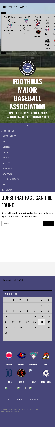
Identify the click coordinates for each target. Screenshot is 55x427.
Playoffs (5, 157)
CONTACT (5, 184)
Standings (5, 146)
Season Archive (7, 168)
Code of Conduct (8, 136)
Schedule (5, 152)
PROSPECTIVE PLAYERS (10, 179)
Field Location (7, 189)
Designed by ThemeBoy (10, 412)
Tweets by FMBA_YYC (13, 280)
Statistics (5, 162)
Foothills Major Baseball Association (27, 93)
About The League (8, 130)
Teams (3, 141)
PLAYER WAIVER (7, 173)
